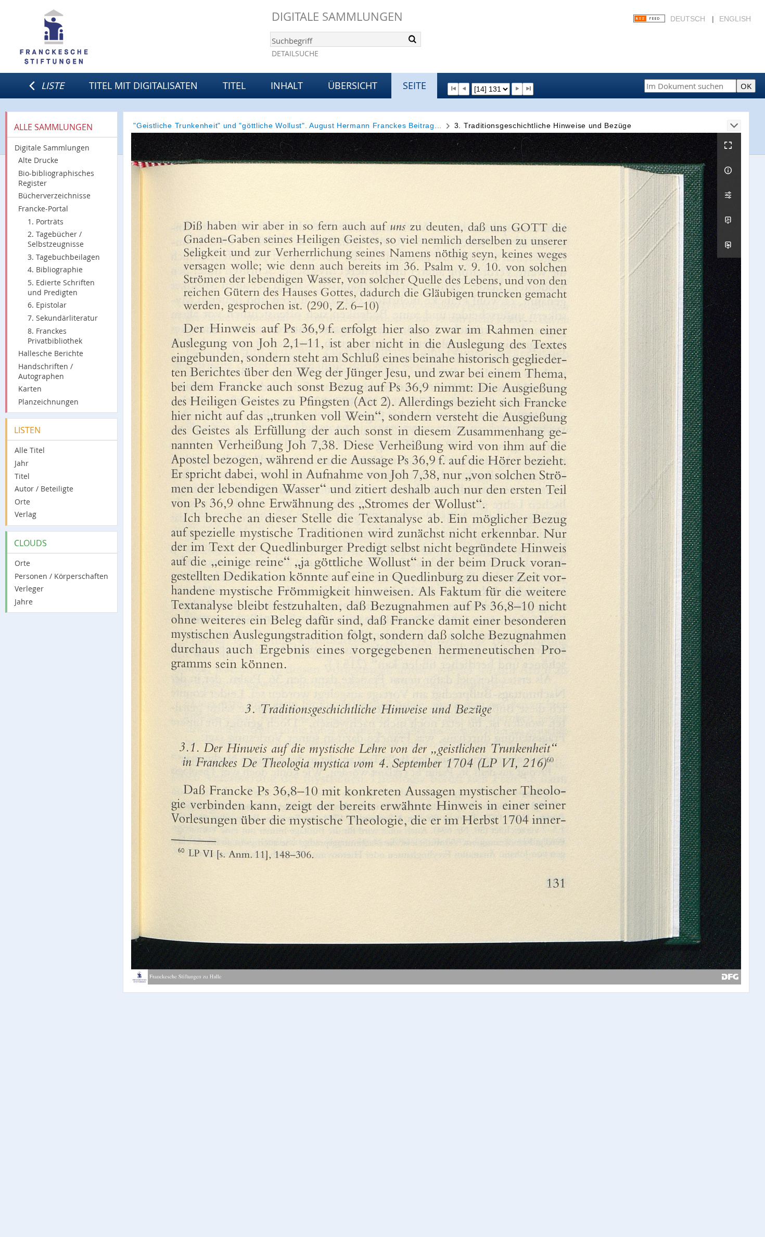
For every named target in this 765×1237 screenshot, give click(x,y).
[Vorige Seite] (463, 89)
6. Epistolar (47, 305)
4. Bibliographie (55, 269)
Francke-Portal (43, 208)
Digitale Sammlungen (337, 16)
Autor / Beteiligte (44, 489)
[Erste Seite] (453, 89)
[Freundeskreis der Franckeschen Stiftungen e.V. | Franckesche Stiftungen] (83, 37)
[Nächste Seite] (517, 89)
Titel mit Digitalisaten (143, 85)
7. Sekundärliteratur (63, 318)
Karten (30, 389)
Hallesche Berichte (50, 353)
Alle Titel (30, 450)
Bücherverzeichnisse (54, 195)
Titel (234, 85)
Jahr (22, 463)
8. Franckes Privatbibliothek (55, 336)
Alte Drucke (38, 160)
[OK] (412, 39)
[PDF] (729, 220)
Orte (22, 502)
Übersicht (352, 85)
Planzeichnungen (48, 402)
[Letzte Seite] (527, 89)
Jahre (24, 602)
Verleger (29, 589)
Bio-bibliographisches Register (56, 178)
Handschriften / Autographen (45, 371)
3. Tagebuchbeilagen (64, 257)
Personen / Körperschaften (61, 576)
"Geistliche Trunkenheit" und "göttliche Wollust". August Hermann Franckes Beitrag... (287, 125)
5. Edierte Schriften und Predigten (61, 287)
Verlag (25, 514)
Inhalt (287, 85)
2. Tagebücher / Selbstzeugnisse (56, 239)
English (735, 19)
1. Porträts (45, 221)
